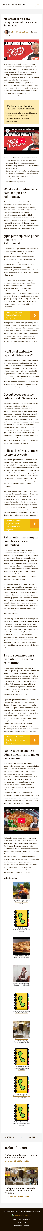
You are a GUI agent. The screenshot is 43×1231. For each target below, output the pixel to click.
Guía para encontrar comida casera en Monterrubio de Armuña (20, 1190)
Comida (25, 1161)
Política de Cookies (21, 1226)
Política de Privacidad (21, 1219)
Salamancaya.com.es (14, 4)
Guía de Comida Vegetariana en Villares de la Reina (21, 1156)
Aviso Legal (21, 1222)
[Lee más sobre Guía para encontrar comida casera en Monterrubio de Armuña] (21, 1176)
